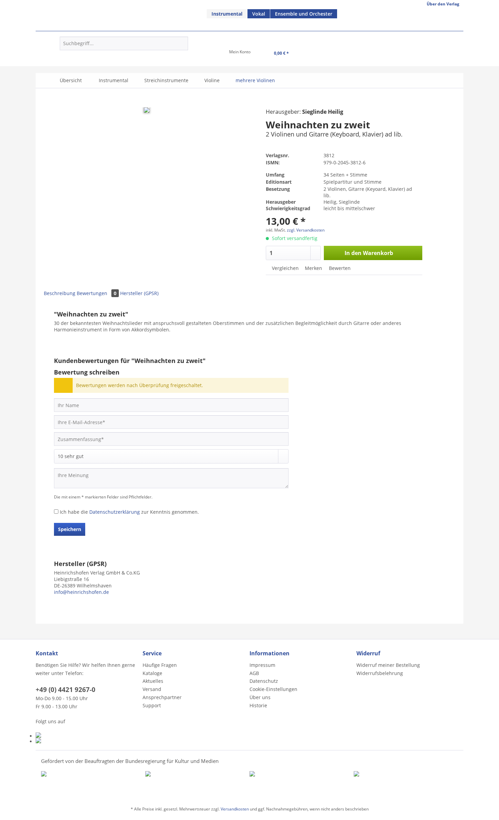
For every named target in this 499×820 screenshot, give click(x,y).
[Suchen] (181, 43)
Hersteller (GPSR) (139, 293)
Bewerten (339, 268)
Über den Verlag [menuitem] (443, 3)
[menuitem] (227, 13)
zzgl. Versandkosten (306, 230)
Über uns (260, 697)
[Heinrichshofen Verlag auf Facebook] (87, 735)
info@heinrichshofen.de (81, 592)
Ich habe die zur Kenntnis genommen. (129, 512)
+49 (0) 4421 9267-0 (65, 689)
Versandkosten (235, 809)
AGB (254, 673)
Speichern (69, 529)
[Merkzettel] (208, 54)
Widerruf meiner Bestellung (388, 665)
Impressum (262, 665)
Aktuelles (153, 681)
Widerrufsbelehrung (379, 673)
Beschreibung (59, 293)
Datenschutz (264, 681)
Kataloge (152, 673)
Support (152, 705)
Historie (258, 705)
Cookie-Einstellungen (273, 689)
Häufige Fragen (160, 665)
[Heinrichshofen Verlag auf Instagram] (87, 740)
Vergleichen (285, 268)
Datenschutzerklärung (114, 512)
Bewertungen (96, 293)
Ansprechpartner (162, 697)
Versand (152, 689)
